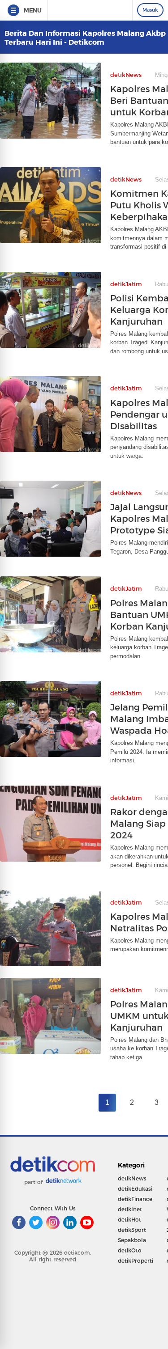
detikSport (132, 1229)
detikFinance (135, 1199)
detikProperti (135, 1260)
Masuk (150, 10)
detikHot (129, 1219)
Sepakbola (132, 1240)
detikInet (130, 1209)
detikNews (132, 1178)
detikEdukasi (135, 1188)
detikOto (130, 1250)
